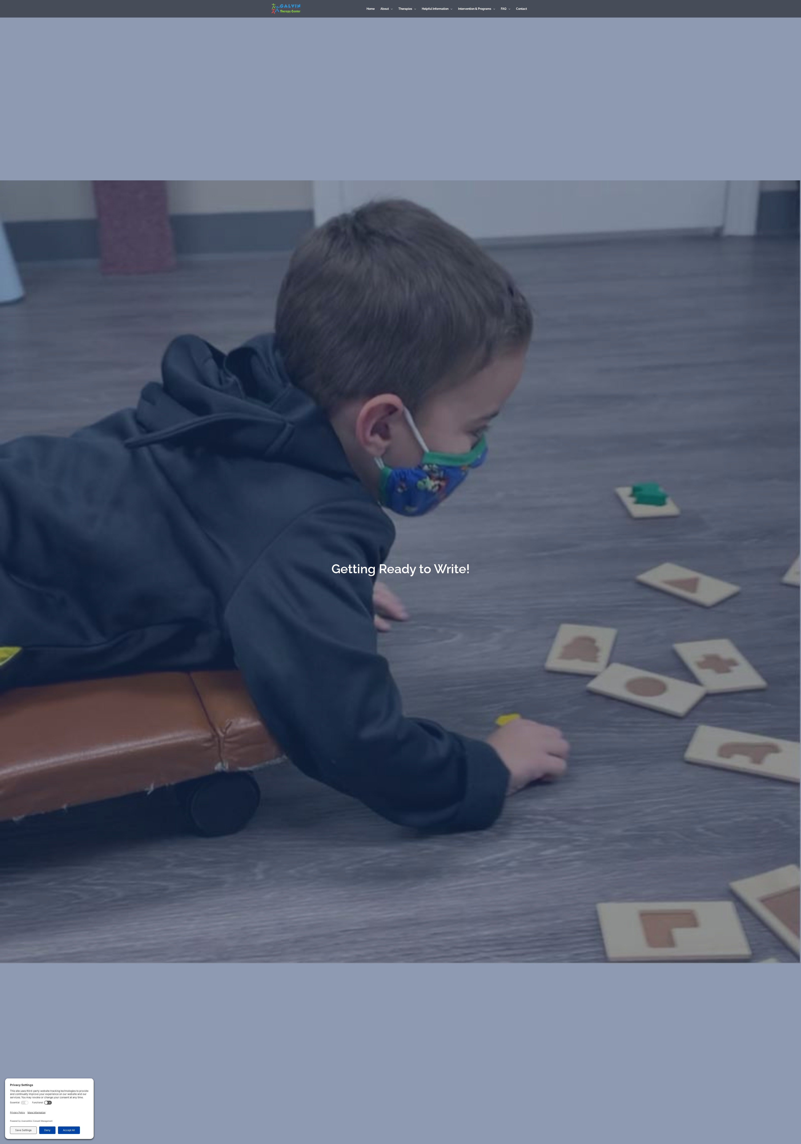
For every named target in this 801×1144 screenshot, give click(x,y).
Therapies (405, 8)
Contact (521, 8)
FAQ (503, 8)
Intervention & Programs (474, 8)
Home (370, 8)
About (384, 8)
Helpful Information (435, 8)
